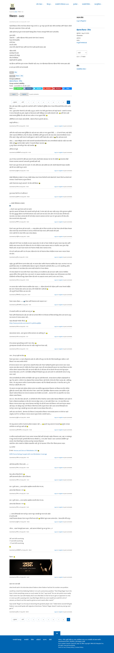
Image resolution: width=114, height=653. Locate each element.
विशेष (32, 640)
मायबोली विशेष (86, 4)
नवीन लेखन (39, 4)
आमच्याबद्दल (78, 641)
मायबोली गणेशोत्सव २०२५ (62, 4)
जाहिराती (38, 640)
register (24, 94)
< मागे (22, 102)
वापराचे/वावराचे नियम (63, 641)
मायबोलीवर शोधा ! (81, 69)
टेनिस (16, 72)
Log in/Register (81, 21)
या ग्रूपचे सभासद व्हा (82, 42)
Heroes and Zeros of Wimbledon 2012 (25, 450)
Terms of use (62, 647)
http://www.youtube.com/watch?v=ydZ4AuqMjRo (25, 323)
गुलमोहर (75, 4)
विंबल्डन (17, 76)
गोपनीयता (72, 641)
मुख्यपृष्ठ (16, 12)
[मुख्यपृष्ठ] (12, 6)
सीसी (50, 640)
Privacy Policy (70, 647)
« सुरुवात (15, 102)
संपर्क (83, 641)
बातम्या (44, 640)
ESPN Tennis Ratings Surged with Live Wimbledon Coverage (28, 454)
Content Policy (79, 647)
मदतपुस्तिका (97, 4)
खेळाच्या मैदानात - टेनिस (15, 81)
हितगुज (49, 4)
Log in (13, 94)
